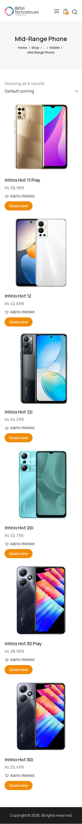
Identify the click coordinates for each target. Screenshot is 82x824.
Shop (35, 47)
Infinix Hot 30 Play (23, 644)
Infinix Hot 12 (18, 296)
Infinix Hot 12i (19, 412)
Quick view (18, 205)
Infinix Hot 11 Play (22, 180)
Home (22, 47)
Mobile (55, 47)
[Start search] (75, 12)
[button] (56, 11)
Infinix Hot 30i (19, 760)
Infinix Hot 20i (19, 528)
